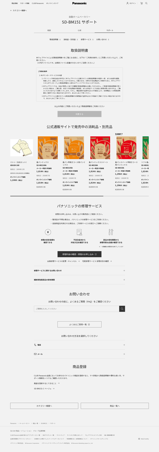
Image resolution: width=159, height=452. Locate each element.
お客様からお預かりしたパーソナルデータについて (49, 439)
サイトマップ (60, 435)
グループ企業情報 (39, 431)
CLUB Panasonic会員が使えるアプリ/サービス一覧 (25, 435)
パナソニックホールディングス (99, 439)
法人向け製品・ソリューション (20, 431)
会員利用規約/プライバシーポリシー (21, 439)
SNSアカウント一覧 (48, 435)
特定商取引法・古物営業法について (77, 439)
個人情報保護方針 (109, 435)
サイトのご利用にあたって (75, 435)
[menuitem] (15, 3)
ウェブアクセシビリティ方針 (93, 435)
